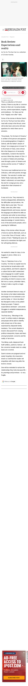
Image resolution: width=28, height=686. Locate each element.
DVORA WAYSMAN (7, 98)
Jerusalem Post (4, 36)
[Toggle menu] (3, 29)
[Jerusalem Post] (15, 29)
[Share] (2, 59)
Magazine (12, 36)
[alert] (14, 668)
